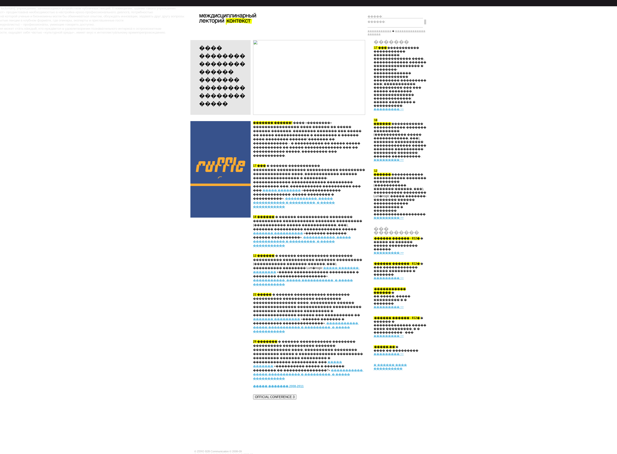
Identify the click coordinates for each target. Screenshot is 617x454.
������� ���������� (278, 233)
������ (216, 72)
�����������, (269, 280)
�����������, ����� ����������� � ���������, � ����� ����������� (294, 202)
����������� (379, 31)
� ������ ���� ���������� (390, 366)
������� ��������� (276, 319)
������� (219, 79)
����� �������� (281, 190)
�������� (222, 56)
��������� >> (389, 109)
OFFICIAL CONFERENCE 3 (275, 397)
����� (213, 103)
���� (210, 48)
